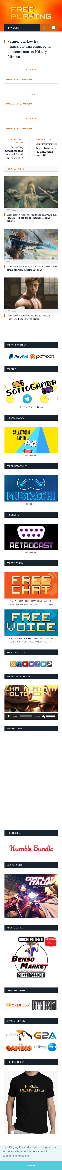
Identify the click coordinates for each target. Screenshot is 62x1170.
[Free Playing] (31, 12)
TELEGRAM (37, 406)
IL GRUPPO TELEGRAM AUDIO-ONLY (29, 638)
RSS (30, 406)
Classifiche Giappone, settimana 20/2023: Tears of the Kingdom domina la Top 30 (32, 268)
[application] (31, 716)
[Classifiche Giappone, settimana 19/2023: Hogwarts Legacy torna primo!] (31, 294)
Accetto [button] (31, 1165)
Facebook (31, 69)
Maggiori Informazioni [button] (16, 1155)
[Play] (9, 716)
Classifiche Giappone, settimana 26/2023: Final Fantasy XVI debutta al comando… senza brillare (31, 217)
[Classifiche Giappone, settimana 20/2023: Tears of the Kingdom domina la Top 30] (31, 246)
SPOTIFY (23, 406)
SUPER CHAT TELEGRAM (24, 600)
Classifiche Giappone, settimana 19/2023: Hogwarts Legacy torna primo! (28, 317)
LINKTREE (31, 503)
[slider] (51, 716)
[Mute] (43, 716)
